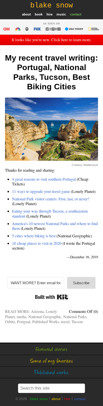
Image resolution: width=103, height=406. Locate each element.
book (38, 14)
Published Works (45, 321)
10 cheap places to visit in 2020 (37, 243)
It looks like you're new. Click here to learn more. (52, 39)
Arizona (37, 311)
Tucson (77, 321)
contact (75, 14)
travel (65, 321)
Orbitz (10, 321)
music (61, 14)
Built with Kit (51, 296)
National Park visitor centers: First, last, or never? (50, 198)
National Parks (74, 316)
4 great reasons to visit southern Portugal (44, 179)
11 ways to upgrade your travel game (41, 191)
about (26, 14)
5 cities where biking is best (34, 235)
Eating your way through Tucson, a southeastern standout (50, 213)
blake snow (39, 399)
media (21, 316)
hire (49, 14)
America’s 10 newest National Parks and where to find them (55, 226)
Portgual (23, 321)
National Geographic (44, 316)
